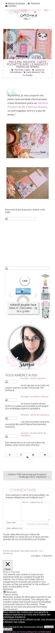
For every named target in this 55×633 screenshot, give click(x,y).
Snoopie (29, 75)
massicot (36, 72)
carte (28, 72)
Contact (12, 5)
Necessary (12, 592)
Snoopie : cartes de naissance (35, 415)
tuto (42, 72)
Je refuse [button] (7, 629)
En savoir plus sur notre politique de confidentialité (27, 632)
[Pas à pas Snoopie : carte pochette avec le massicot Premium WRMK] (27, 53)
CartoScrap (7, 553)
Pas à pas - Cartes (22, 70)
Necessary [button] (8, 589)
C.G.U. (40, 551)
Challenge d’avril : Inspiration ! (34, 477)
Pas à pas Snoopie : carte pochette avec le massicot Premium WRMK (27, 64)
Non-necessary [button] (10, 609)
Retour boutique (16, 3)
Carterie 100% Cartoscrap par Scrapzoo (25, 474)
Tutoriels (35, 3)
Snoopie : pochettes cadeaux (35, 396)
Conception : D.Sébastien (41, 556)
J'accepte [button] (49, 627)
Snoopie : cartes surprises (33, 378)
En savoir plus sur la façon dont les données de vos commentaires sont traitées (26, 538)
